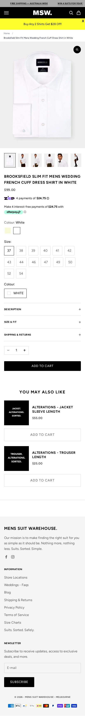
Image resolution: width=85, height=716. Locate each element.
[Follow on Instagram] (13, 557)
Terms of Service (16, 615)
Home (7, 33)
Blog (7, 592)
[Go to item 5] (62, 160)
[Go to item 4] (49, 160)
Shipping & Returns (18, 600)
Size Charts (12, 622)
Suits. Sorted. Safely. (19, 630)
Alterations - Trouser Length (54, 455)
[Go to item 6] (76, 160)
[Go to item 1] (10, 160)
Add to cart (42, 366)
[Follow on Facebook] (6, 557)
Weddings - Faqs (16, 585)
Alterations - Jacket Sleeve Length (52, 409)
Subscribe (19, 682)
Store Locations (15, 577)
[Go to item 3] (36, 160)
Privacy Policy (14, 607)
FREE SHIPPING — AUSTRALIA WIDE (26, 3)
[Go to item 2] (23, 160)
